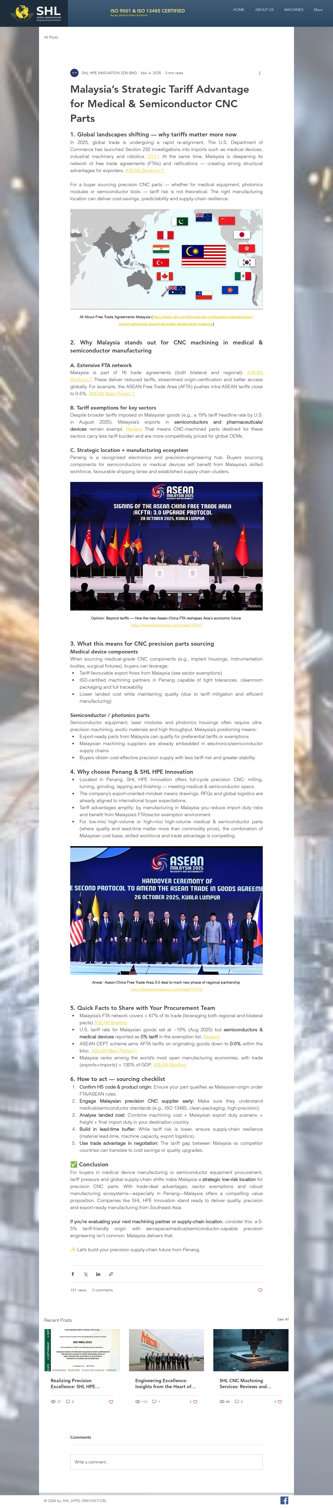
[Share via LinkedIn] (98, 1274)
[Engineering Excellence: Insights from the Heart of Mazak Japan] (166, 1350)
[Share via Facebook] (72, 1274)
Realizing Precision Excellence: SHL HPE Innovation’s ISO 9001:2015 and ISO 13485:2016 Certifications (81, 1383)
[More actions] (260, 73)
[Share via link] (110, 1274)
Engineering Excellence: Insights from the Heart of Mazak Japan (163, 1383)
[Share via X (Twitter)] (85, 1274)
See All (283, 1319)
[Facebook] (284, 1500)
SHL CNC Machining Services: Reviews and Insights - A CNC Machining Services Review (249, 1383)
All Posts (51, 37)
